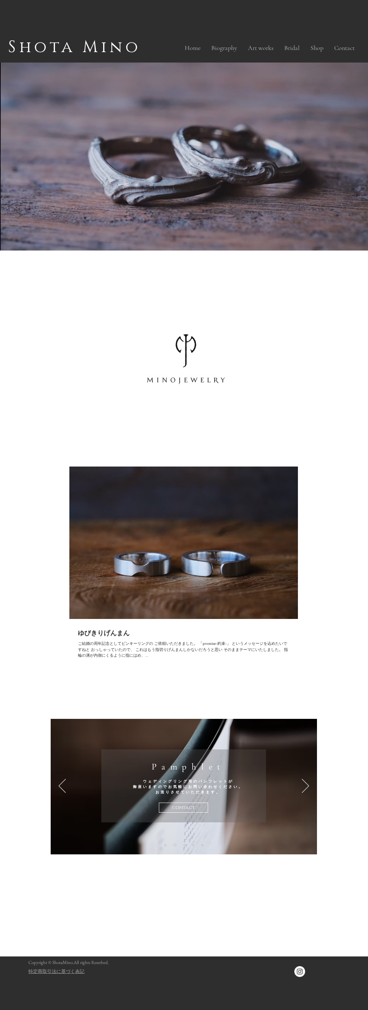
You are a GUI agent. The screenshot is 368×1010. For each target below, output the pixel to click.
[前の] (62, 786)
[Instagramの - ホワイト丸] (299, 971)
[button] (261, 48)
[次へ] (305, 786)
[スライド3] (165, 845)
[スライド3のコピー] (174, 845)
